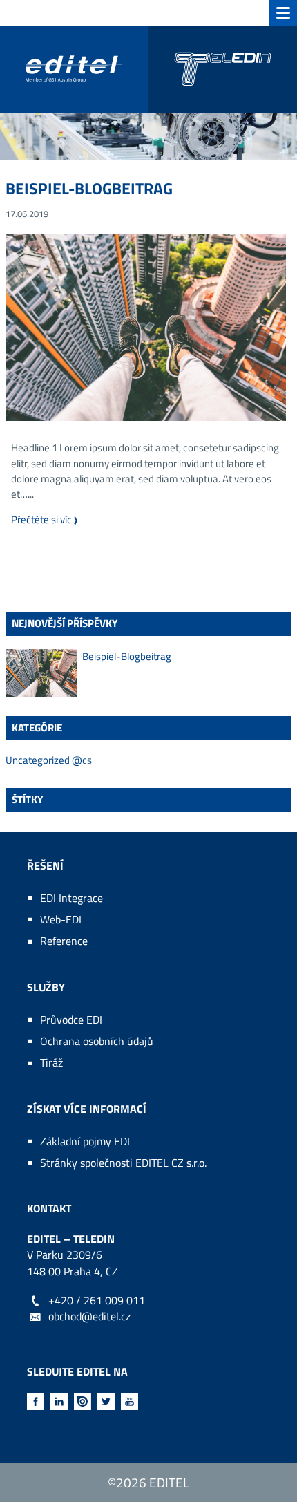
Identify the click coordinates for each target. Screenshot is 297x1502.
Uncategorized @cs (49, 760)
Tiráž (51, 1062)
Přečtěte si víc (47, 519)
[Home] (148, 69)
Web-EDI (61, 919)
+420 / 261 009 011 (96, 1300)
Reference (64, 940)
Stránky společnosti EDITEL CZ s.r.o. (123, 1162)
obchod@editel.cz (89, 1316)
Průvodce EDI (71, 1019)
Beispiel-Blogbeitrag (89, 188)
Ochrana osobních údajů (96, 1041)
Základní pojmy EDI (85, 1141)
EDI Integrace (71, 898)
